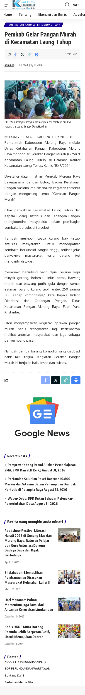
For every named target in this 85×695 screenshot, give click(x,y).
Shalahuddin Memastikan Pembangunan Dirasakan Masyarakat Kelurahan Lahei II (27, 577)
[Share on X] (22, 54)
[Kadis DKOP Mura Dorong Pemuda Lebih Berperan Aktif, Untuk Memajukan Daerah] (69, 631)
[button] (8, 4)
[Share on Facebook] (15, 54)
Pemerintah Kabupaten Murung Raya (33, 24)
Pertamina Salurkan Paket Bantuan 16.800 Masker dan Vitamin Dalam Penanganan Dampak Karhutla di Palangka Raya (40, 484)
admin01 (9, 65)
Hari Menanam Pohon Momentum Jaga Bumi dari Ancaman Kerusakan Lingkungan (29, 605)
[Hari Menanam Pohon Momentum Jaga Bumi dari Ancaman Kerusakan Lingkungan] (69, 604)
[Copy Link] (29, 54)
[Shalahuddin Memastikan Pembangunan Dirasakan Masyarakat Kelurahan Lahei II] (69, 577)
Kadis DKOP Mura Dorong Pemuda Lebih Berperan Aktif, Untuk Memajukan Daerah (27, 632)
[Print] (36, 54)
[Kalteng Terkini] (23, 4)
